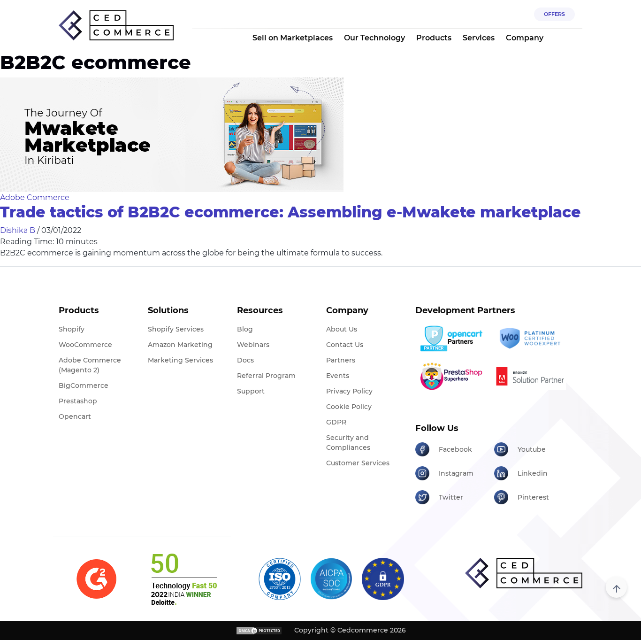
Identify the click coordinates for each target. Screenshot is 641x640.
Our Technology (374, 37)
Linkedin (533, 473)
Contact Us (344, 344)
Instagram (456, 473)
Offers (554, 14)
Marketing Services (180, 360)
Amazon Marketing (180, 344)
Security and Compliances (348, 442)
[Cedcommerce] (523, 573)
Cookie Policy (349, 406)
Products (433, 37)
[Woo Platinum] (530, 338)
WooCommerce (85, 344)
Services (479, 37)
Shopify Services (176, 329)
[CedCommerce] (116, 26)
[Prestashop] (451, 376)
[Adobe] (530, 376)
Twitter (451, 497)
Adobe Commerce (34, 197)
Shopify (71, 329)
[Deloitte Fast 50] (183, 578)
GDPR (336, 422)
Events (337, 375)
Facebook (455, 449)
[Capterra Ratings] (96, 579)
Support (251, 391)
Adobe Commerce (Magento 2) (90, 365)
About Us (341, 329)
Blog (245, 329)
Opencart (75, 416)
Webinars (253, 344)
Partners (340, 360)
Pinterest (533, 497)
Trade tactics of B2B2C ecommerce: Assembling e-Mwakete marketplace (290, 212)
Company (524, 37)
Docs (245, 360)
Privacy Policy (349, 391)
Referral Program (266, 375)
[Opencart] (451, 338)
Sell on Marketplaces (292, 37)
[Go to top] (616, 587)
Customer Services (357, 463)
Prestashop (78, 401)
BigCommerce (83, 385)
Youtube (532, 449)
